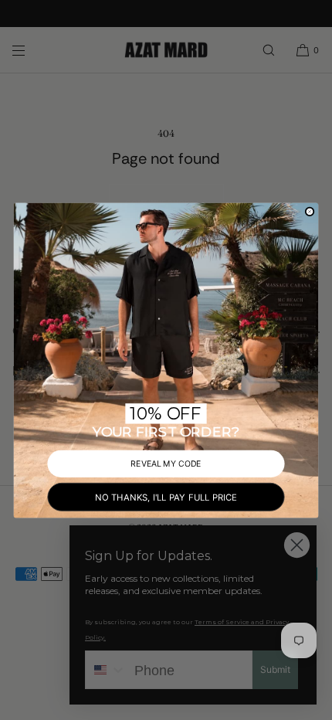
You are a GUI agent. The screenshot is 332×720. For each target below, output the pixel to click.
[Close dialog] (310, 211)
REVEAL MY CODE (165, 463)
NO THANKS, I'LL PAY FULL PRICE (165, 496)
